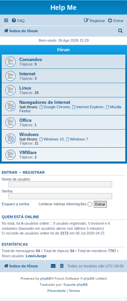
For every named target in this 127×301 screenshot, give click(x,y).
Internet (27, 73)
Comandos (30, 59)
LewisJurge (36, 256)
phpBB (45, 278)
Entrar (9, 172)
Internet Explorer (90, 107)
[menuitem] (18, 21)
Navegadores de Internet (44, 102)
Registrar (34, 172)
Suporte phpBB (75, 284)
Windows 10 (54, 139)
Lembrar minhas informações (63, 204)
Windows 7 (79, 139)
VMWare (28, 152)
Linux (25, 88)
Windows (29, 134)
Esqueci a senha (15, 204)
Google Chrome (57, 107)
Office (25, 120)
